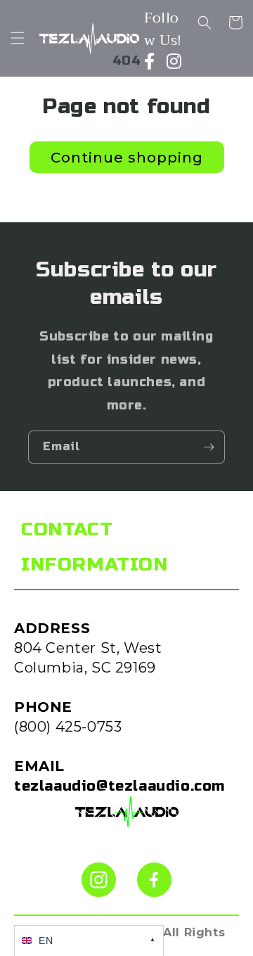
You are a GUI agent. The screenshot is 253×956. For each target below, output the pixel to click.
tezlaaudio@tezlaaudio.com (119, 786)
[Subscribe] (208, 447)
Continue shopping (127, 157)
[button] (17, 38)
